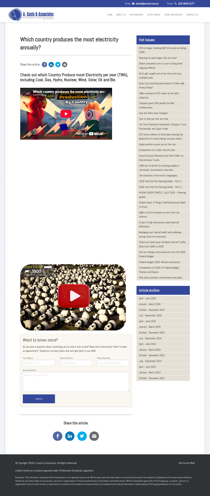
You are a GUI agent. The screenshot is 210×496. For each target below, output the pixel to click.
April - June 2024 (147, 344)
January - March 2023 (150, 372)
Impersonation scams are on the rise (157, 144)
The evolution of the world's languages (158, 175)
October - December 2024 (152, 332)
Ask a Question (29, 370)
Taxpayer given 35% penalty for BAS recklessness (156, 105)
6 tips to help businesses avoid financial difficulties (159, 224)
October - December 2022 (152, 378)
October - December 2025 (152, 310)
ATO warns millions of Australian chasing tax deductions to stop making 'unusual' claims (161, 136)
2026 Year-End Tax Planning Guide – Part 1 (160, 181)
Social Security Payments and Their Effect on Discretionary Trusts (161, 158)
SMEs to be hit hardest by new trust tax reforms (159, 215)
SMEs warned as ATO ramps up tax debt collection (159, 95)
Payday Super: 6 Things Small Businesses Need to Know (162, 204)
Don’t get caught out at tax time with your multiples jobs (160, 76)
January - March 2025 (150, 327)
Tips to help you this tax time (153, 119)
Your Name (28, 358)
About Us (121, 14)
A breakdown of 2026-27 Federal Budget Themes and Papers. (159, 270)
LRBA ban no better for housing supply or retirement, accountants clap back (159, 168)
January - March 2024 (150, 349)
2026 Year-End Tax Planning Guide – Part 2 (160, 187)
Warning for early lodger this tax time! (158, 58)
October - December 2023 (152, 355)
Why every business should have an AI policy (160, 277)
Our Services (136, 14)
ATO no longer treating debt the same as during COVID (162, 50)
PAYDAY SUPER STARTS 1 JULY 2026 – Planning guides (162, 195)
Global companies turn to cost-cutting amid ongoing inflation (160, 65)
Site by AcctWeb (187, 463)
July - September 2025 (150, 315)
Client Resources (173, 14)
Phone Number (103, 358)
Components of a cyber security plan (157, 150)
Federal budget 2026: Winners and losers (159, 262)
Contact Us (192, 14)
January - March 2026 (150, 304)
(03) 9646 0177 (186, 3)
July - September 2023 (150, 361)
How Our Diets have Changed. (153, 113)
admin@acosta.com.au (146, 3)
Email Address (66, 358)
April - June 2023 (147, 367)
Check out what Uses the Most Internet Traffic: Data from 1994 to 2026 (162, 244)
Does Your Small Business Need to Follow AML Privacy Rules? (162, 85)
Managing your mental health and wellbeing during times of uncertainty (160, 234)
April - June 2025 (147, 321)
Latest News (153, 14)
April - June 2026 (147, 298)
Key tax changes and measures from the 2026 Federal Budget (162, 254)
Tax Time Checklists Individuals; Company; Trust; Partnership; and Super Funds (163, 126)
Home (110, 14)
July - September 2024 (150, 338)
